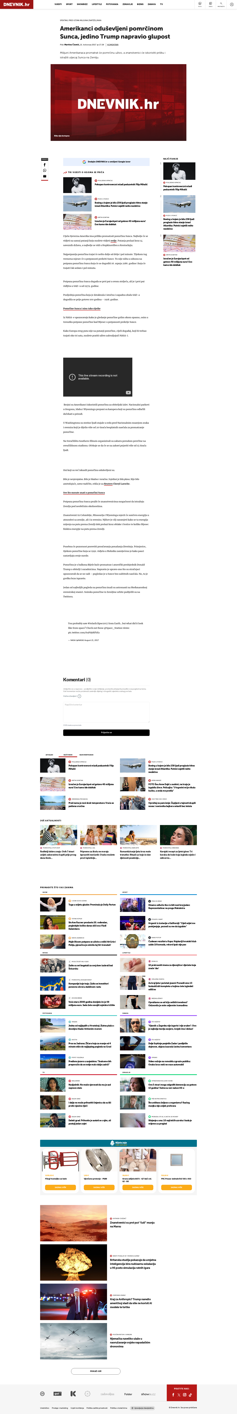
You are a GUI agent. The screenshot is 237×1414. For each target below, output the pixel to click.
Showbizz (82, 4)
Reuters (108, 483)
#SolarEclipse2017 (98, 623)
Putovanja (112, 4)
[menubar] (231, 4)
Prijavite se (106, 732)
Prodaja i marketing (60, 1408)
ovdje (114, 240)
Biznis (140, 4)
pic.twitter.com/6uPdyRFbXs (84, 632)
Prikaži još (95, 1371)
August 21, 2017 (91, 640)
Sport (69, 4)
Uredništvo (44, 1408)
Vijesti (58, 4)
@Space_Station (113, 628)
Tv (161, 4)
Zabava (152, 4)
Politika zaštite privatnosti (97, 1408)
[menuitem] (231, 4)
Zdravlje (128, 4)
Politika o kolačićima (118, 1408)
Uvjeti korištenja (77, 1408)
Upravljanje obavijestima (144, 1408)
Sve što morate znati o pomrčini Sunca (84, 492)
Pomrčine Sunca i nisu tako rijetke (81, 308)
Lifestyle (97, 4)
